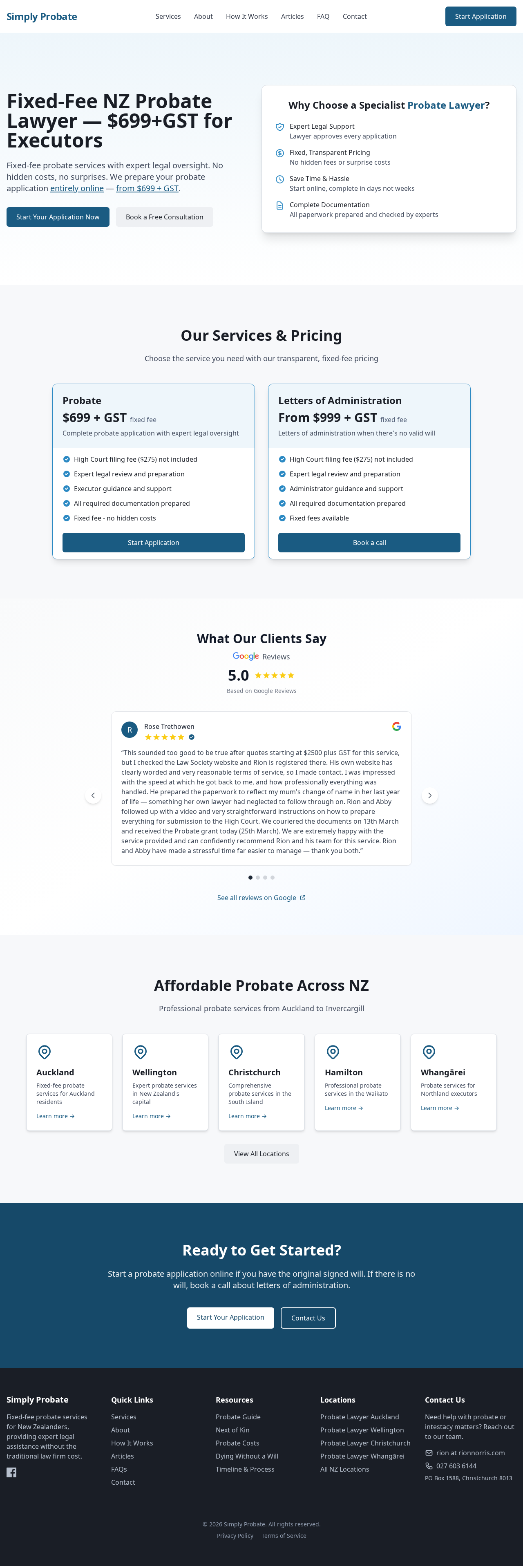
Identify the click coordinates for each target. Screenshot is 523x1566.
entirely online (77, 188)
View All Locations (261, 1153)
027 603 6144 (456, 1465)
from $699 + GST (147, 188)
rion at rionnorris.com (470, 1452)
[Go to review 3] (265, 878)
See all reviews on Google (256, 897)
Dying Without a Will (247, 1456)
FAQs (119, 1469)
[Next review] (430, 795)
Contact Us (308, 1318)
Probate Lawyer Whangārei (362, 1456)
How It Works (247, 16)
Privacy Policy (235, 1535)
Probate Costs (237, 1443)
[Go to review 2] (258, 878)
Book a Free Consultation (164, 216)
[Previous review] (93, 795)
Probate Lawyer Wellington (362, 1429)
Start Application (481, 16)
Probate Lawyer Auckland (359, 1416)
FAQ (323, 16)
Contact (355, 16)
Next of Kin (233, 1429)
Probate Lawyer (446, 105)
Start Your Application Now (58, 216)
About (203, 16)
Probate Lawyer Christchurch (365, 1443)
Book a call (369, 542)
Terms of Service (284, 1535)
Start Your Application (230, 1317)
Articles (292, 16)
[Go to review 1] (250, 878)
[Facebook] (11, 1472)
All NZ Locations (344, 1469)
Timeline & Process (245, 1469)
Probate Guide (238, 1416)
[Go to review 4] (272, 878)
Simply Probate (42, 16)
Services (168, 16)
